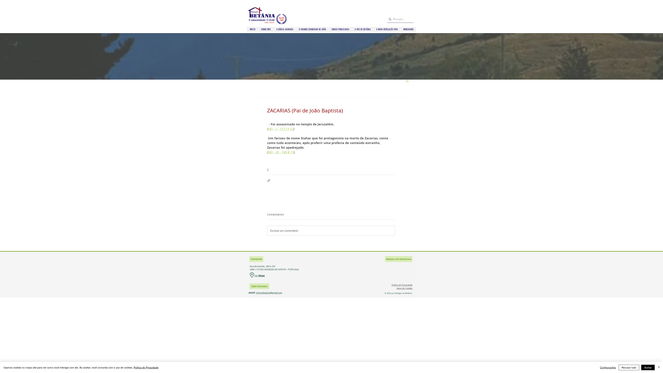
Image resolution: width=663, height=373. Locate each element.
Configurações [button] (608, 367)
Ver (256, 275)
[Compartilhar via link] (268, 180)
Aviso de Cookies (404, 288)
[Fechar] (659, 367)
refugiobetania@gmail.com (269, 292)
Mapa (261, 275)
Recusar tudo (629, 367)
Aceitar (648, 367)
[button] (284, 29)
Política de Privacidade (146, 367)
